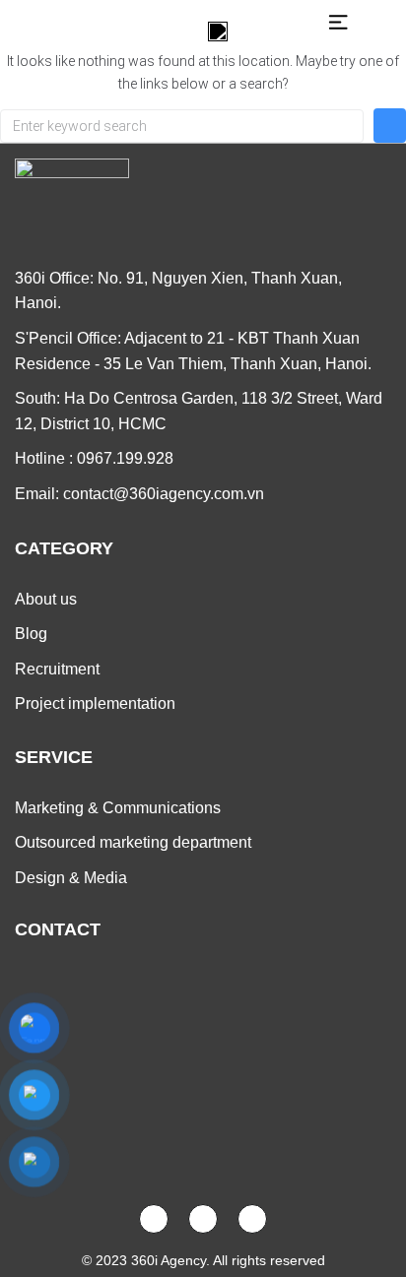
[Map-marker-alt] (252, 1219)
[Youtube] (203, 1219)
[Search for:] (182, 126)
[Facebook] (154, 1219)
